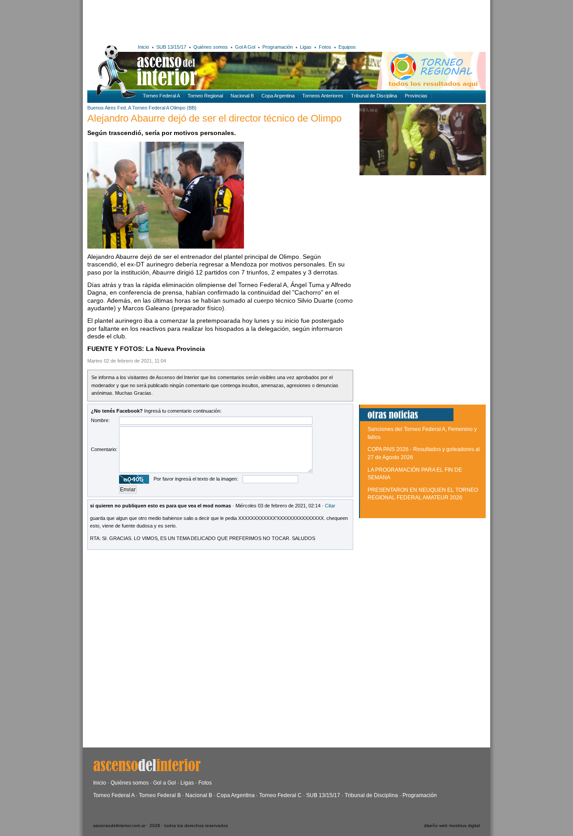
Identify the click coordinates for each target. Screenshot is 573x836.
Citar (330, 505)
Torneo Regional (205, 95)
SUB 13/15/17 (171, 47)
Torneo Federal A (161, 95)
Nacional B (242, 95)
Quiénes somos (210, 47)
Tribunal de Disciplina (374, 95)
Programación (277, 47)
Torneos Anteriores (322, 95)
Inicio (143, 47)
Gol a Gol (164, 783)
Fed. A (124, 107)
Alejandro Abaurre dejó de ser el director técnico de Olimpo (214, 118)
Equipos (347, 47)
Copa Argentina (278, 95)
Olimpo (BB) (183, 107)
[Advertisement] (218, 20)
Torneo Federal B (160, 795)
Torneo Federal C (280, 795)
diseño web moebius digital (452, 825)
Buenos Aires (101, 107)
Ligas (306, 47)
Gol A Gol (245, 47)
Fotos (325, 47)
